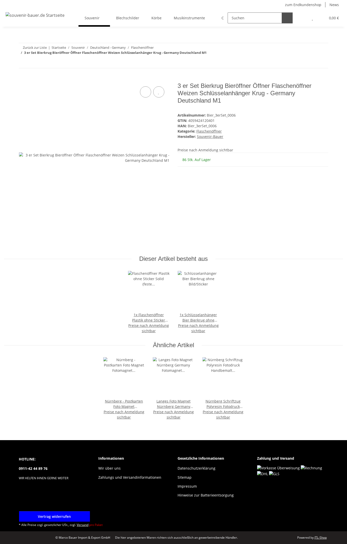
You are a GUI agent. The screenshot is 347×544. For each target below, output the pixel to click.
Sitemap (185, 477)
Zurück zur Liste (35, 47)
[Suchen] (287, 17)
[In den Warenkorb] (23, 79)
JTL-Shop (320, 537)
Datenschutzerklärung (196, 468)
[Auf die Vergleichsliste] (145, 92)
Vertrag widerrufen (54, 516)
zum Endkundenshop (303, 4)
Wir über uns (109, 468)
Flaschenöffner (209, 131)
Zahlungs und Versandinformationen (129, 477)
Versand (82, 525)
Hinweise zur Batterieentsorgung (206, 495)
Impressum (187, 486)
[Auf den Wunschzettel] (158, 92)
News (334, 4)
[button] (302, 18)
